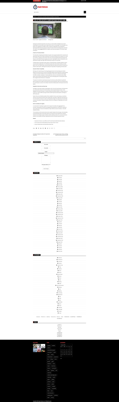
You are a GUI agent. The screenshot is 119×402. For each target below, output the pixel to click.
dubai (48, 354)
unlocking (56, 395)
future (55, 359)
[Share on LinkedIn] (41, 128)
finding (51, 359)
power (53, 381)
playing (53, 379)
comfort (48, 347)
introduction (54, 368)
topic (52, 390)
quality (53, 384)
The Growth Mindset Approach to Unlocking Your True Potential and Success (54, 0)
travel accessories (50, 393)
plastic (54, 377)
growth (48, 361)
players (48, 379)
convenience (49, 352)
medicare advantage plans (51, 374)
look (56, 370)
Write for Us (43, 316)
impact (48, 365)
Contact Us (38, 316)
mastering (49, 372)
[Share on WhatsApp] (43, 128)
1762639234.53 (66, 316)
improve (48, 368)
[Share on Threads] (52, 128)
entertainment (49, 356)
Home (62, 316)
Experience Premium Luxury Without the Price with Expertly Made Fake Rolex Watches (50, 120)
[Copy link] (54, 128)
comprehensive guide (51, 350)
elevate (52, 354)
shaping (53, 386)
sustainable (54, 388)
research (48, 386)
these (48, 390)
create (54, 352)
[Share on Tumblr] (50, 128)
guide (53, 361)
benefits (53, 345)
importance (53, 365)
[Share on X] (39, 128)
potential (49, 381)
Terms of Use (53, 316)
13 (66, 351)
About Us (58, 316)
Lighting (52, 370)
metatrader (49, 377)
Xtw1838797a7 (59, 318)
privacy (48, 384)
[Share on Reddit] (47, 128)
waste (48, 397)
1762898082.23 (79, 316)
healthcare (49, 363)
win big (52, 397)
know (48, 370)
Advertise (48, 316)
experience (56, 356)
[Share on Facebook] (36, 128)
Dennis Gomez (43, 39)
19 (64, 352)
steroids (48, 388)
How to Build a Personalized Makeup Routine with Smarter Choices (46, 122)
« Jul (61, 358)
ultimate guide (49, 395)
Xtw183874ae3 (72, 316)
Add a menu (36, 12)
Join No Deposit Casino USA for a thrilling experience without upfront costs (60, 134)
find (48, 359)
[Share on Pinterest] (45, 128)
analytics (48, 345)
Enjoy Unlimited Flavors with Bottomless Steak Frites (44, 124)
